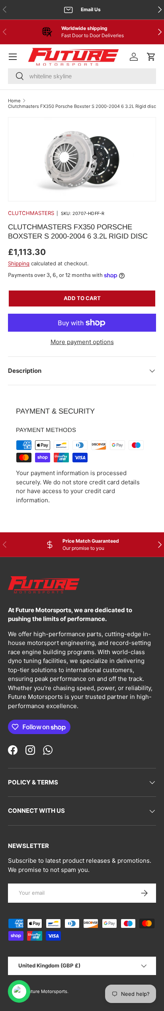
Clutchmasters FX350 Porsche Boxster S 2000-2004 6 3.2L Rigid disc (82, 106)
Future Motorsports (46, 991)
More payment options (82, 342)
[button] (151, 57)
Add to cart (82, 298)
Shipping (18, 263)
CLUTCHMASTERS (31, 213)
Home (14, 100)
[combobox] (82, 76)
